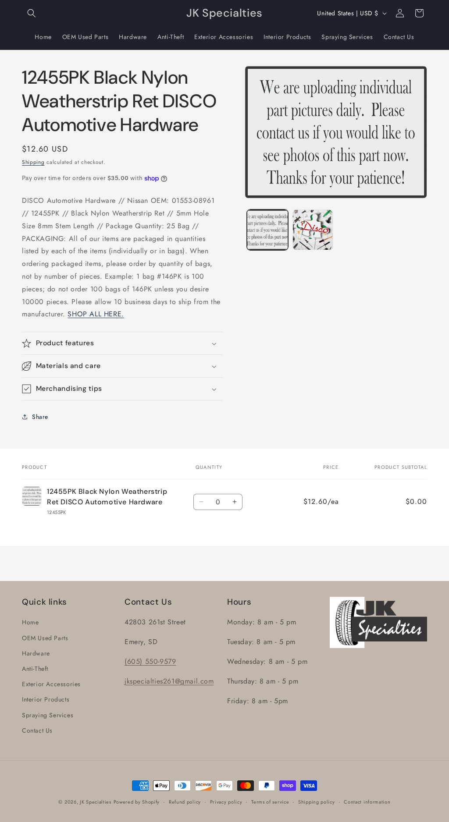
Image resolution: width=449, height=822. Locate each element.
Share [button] (40, 416)
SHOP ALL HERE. (96, 314)
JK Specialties (95, 801)
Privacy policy (226, 801)
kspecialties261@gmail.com (170, 681)
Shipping (33, 162)
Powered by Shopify (137, 801)
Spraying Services (47, 715)
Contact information (367, 801)
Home (30, 622)
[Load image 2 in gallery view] (312, 229)
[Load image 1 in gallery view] (267, 229)
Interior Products (45, 699)
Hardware (36, 653)
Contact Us (37, 730)
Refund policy (185, 801)
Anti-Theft (35, 668)
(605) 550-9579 (150, 661)
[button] (31, 13)
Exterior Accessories (51, 684)
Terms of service (270, 801)
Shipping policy (316, 801)
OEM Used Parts (45, 638)
